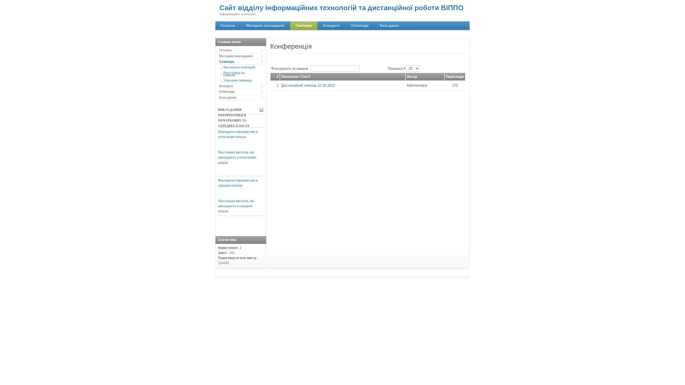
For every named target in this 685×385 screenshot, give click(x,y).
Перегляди (455, 77)
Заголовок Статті (295, 77)
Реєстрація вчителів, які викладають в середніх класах (236, 206)
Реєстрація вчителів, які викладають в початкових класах (237, 157)
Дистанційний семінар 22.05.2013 (308, 85)
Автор (412, 77)
